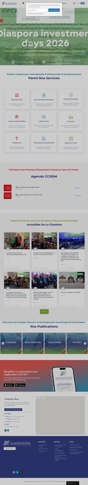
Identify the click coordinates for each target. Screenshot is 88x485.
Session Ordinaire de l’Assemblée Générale (28, 187)
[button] (1, 20)
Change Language (54, 10)
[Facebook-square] (5, 430)
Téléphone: (13, 419)
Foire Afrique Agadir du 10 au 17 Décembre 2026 (29, 194)
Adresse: (15, 416)
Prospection (17, 143)
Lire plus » (63, 264)
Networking (44, 121)
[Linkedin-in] (17, 472)
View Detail (78, 188)
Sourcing (70, 121)
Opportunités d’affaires (76, 447)
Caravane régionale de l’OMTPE (70, 292)
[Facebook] (81, 3)
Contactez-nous (43, 451)
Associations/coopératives (44, 143)
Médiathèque (61, 3)
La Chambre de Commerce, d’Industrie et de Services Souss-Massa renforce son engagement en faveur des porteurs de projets (16, 295)
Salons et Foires (71, 143)
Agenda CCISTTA (43, 449)
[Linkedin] (84, 3)
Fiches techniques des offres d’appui (60, 445)
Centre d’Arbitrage (71, 99)
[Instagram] (8, 430)
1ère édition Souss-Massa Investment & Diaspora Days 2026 (16, 253)
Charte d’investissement (59, 449)
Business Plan (17, 100)
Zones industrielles (59, 453)
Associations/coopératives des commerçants (76, 452)
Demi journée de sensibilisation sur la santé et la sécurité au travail (44, 253)
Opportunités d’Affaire (17, 121)
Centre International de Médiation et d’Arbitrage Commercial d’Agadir (60, 458)
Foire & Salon (73, 449)
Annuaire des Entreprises (44, 100)
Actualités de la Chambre (42, 445)
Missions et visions (74, 445)
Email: (13, 421)
